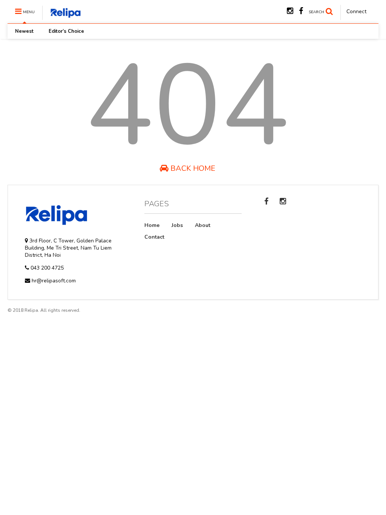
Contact (154, 237)
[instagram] (290, 11)
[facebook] (301, 11)
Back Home (191, 168)
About (202, 225)
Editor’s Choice (66, 31)
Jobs (177, 225)
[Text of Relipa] (61, 16)
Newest (24, 31)
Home (151, 225)
